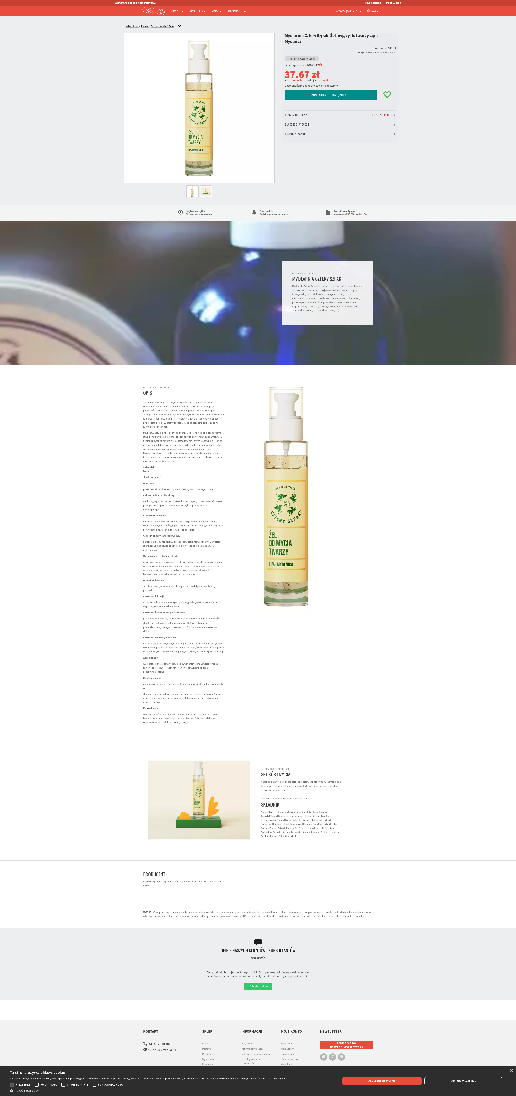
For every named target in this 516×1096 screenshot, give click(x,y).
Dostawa (207, 1048)
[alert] (258, 1081)
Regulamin (247, 1043)
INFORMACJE (235, 11)
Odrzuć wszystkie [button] (463, 1081)
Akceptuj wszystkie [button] (382, 1081)
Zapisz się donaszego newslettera (346, 1045)
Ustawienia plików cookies (255, 1054)
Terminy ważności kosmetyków (251, 1061)
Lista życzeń (287, 1054)
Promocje (207, 1064)
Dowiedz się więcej (278, 1078)
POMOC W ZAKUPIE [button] (296, 134)
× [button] (511, 1070)
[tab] (261, 26)
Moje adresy (287, 1048)
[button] (149, 1091)
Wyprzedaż (208, 1059)
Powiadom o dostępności (330, 95)
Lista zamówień (289, 1059)
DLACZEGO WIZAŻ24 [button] (297, 124)
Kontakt (150, 1031)
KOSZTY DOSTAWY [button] (337, 115)
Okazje (176, 11)
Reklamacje (208, 1054)
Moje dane (286, 1064)
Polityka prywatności (252, 1048)
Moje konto (287, 1043)
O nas (205, 1043)
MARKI (215, 11)
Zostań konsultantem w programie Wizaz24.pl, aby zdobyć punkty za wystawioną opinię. (258, 976)
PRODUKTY (197, 11)
